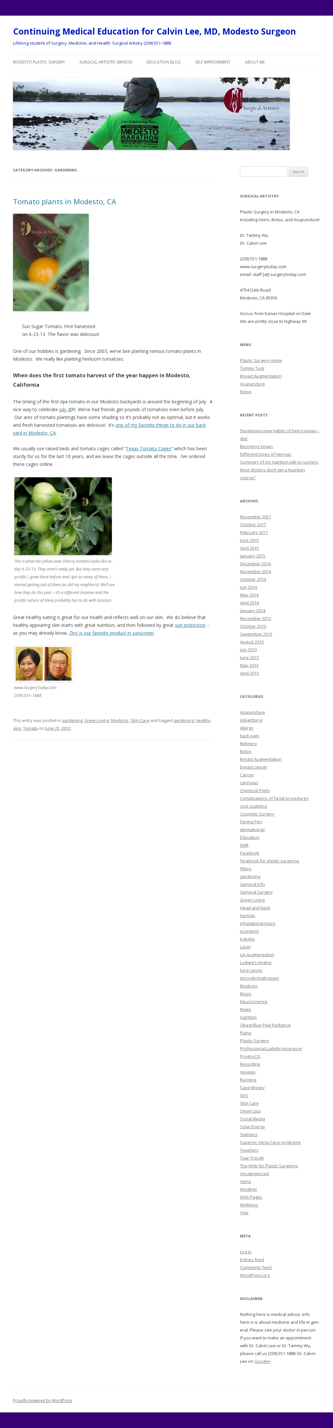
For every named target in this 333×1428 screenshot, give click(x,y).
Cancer (247, 775)
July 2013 (248, 650)
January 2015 (252, 556)
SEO (244, 1095)
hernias (247, 915)
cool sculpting (253, 806)
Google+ (262, 1361)
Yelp (244, 1213)
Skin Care (139, 720)
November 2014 (255, 571)
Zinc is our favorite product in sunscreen (111, 633)
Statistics (249, 1134)
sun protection (190, 625)
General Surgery (256, 892)
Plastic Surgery (254, 1041)
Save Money (252, 1087)
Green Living (96, 720)
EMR (244, 845)
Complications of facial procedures (274, 798)
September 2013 (256, 634)
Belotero (248, 743)
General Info (252, 884)
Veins (245, 1181)
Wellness (249, 1205)
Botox (245, 392)
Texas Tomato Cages (148, 448)
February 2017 (254, 532)
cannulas (249, 783)
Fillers (245, 869)
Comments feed (256, 1267)
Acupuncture (252, 384)
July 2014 (248, 587)
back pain (249, 736)
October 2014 (253, 579)
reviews (248, 1072)
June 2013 (249, 657)
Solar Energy (252, 1127)
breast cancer (253, 767)
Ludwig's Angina (256, 962)
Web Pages (251, 1197)
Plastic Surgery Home (261, 360)
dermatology (252, 829)
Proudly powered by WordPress (42, 1400)
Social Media (252, 1119)
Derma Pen (251, 822)
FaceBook (249, 853)
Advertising (251, 720)
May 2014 (249, 595)
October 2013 (253, 626)
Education (250, 837)
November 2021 (255, 517)
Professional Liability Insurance (271, 1048)
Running (248, 1080)
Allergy (246, 728)
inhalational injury (257, 923)
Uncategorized (254, 1173)
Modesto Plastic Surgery (39, 62)
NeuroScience (254, 1001)
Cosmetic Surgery (257, 814)
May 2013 (249, 665)
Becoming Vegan (256, 446)
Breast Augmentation (261, 376)
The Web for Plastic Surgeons (269, 1166)
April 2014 (249, 603)
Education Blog (164, 62)
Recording (250, 1064)
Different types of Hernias (265, 454)
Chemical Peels (255, 790)
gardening (72, 720)
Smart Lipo (250, 1111)
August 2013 (252, 642)
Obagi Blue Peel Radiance (265, 1025)
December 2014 (255, 564)
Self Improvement (213, 62)
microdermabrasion (259, 978)
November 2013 (255, 618)
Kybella (247, 939)
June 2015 (249, 540)
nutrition (248, 1017)
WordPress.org (255, 1275)
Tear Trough (252, 1158)
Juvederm (249, 931)
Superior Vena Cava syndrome (270, 1142)
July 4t (65, 409)
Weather (248, 1189)
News (245, 1009)
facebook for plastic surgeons (269, 861)
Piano (245, 1033)
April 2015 (249, 548)
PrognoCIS (250, 1056)
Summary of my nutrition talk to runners (279, 462)
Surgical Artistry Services (105, 62)
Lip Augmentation (257, 955)
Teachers (249, 1150)
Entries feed (252, 1259)
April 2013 (249, 673)
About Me (255, 62)
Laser (245, 947)
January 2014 (252, 610)
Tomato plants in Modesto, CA (64, 201)
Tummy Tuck (252, 368)
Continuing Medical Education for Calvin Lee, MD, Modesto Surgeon (154, 31)
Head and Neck (255, 908)
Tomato (30, 728)
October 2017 (253, 524)
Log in (245, 1252)
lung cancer (251, 970)
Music (245, 994)
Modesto (119, 720)
